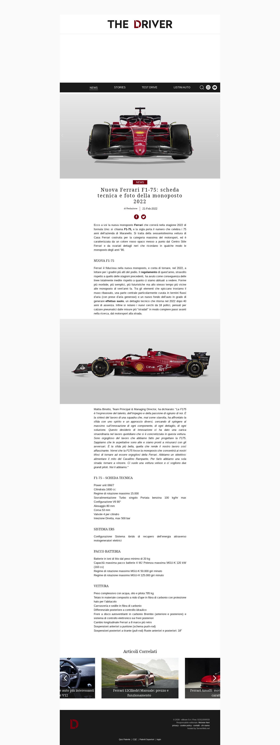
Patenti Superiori (147, 739)
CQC (135, 739)
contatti (196, 725)
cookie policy (186, 725)
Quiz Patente (124, 739)
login (159, 739)
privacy (175, 725)
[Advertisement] (140, 58)
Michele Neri (204, 722)
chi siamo (205, 725)
